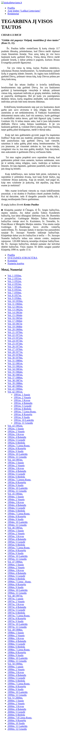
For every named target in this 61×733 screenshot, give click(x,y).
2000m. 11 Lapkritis (17, 726)
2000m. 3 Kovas (16, 706)
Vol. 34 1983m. (15, 369)
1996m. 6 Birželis (16, 578)
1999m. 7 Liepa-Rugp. (19, 683)
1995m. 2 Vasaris (16, 533)
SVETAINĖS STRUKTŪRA (22, 257)
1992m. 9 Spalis (15, 451)
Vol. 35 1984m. (15, 372)
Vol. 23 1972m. (15, 338)
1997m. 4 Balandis (17, 607)
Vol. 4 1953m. (15, 284)
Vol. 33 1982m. (15, 366)
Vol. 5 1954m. (15, 287)
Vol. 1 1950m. (15, 275)
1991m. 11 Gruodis (23, 423)
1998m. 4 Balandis (17, 641)
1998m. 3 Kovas (16, 638)
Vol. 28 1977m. (15, 352)
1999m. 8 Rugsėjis (17, 686)
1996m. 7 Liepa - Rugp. (19, 581)
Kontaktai (12, 260)
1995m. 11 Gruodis (17, 559)
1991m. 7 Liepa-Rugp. (25, 411)
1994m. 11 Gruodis (17, 525)
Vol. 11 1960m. (15, 304)
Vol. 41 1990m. (15, 389)
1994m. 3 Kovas (16, 502)
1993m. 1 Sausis (16, 462)
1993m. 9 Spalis (15, 485)
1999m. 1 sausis (15, 666)
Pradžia (11, 8)
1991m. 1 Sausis (22, 394)
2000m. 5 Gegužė (16, 712)
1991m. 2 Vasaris (22, 397)
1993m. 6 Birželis (16, 476)
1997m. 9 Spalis (15, 621)
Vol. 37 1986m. (15, 377)
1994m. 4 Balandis (17, 505)
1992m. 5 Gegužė (16, 440)
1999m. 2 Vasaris (16, 669)
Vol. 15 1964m (15, 315)
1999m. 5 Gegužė (16, 678)
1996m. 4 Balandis (17, 573)
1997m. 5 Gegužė (16, 610)
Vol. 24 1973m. (15, 340)
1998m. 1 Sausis (16, 632)
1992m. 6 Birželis (16, 442)
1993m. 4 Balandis (17, 471)
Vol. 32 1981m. (15, 363)
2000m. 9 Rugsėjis (17, 720)
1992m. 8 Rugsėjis (17, 448)
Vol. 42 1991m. (15, 391)
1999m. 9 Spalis (15, 689)
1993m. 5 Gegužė (16, 474)
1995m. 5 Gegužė (16, 542)
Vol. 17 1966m (15, 321)
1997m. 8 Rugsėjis (17, 618)
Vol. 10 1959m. (15, 301)
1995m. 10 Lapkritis (18, 556)
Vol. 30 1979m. (15, 357)
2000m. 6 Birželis (16, 714)
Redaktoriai (13, 13)
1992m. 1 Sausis (16, 428)
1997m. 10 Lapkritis (18, 624)
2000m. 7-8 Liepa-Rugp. (20, 717)
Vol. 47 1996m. (15, 561)
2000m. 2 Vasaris (16, 703)
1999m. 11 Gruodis (17, 695)
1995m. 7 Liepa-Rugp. (19, 547)
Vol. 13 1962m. (15, 309)
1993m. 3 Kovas (16, 468)
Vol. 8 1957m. (15, 295)
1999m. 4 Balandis (17, 675)
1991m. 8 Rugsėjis (23, 414)
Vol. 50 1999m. (15, 663)
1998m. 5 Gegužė (16, 644)
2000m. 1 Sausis (16, 700)
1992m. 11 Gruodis (17, 457)
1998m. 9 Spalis (15, 655)
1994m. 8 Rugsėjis (17, 516)
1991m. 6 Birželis (22, 408)
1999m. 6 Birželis (16, 680)
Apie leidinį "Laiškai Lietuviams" (24, 10)
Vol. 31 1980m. (15, 360)
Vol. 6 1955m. (15, 289)
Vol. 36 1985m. (15, 374)
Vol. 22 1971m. (15, 335)
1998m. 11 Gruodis (17, 661)
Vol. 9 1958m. (15, 298)
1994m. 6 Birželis (16, 510)
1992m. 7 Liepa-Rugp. (19, 445)
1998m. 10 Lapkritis (18, 658)
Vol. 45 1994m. (15, 493)
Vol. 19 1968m (15, 326)
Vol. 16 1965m (15, 318)
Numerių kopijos (16, 263)
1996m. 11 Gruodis (17, 593)
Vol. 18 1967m (15, 323)
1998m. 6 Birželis (16, 646)
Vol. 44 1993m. (15, 459)
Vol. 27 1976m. (15, 349)
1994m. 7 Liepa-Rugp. (19, 513)
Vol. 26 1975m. (15, 346)
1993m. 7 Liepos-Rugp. (19, 479)
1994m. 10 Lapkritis (18, 522)
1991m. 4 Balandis (23, 403)
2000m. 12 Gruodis (17, 729)
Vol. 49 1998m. (15, 629)
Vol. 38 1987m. (15, 380)
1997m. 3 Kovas (16, 604)
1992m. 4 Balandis (17, 437)
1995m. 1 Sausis (16, 530)
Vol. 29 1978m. (15, 355)
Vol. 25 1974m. (15, 343)
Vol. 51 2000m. (15, 697)
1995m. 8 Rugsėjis (17, 550)
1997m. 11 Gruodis (17, 627)
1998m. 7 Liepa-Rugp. (19, 649)
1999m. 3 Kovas (16, 672)
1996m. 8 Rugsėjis (17, 584)
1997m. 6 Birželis (16, 612)
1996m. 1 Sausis (16, 564)
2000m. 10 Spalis (16, 723)
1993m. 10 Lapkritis (18, 488)
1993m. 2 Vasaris (16, 465)
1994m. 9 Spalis (15, 519)
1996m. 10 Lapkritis (18, 590)
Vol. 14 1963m (15, 312)
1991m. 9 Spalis (22, 417)
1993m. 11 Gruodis (17, 491)
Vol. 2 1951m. (15, 278)
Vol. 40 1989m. (15, 386)
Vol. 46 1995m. (15, 527)
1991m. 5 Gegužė (22, 406)
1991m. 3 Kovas (22, 400)
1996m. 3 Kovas (16, 570)
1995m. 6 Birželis (16, 544)
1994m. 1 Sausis (16, 496)
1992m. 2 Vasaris (16, 431)
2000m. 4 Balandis (17, 709)
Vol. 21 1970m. (15, 332)
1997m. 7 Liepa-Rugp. (19, 615)
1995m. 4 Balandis (17, 539)
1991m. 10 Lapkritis (24, 420)
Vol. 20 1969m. (15, 329)
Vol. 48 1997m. (15, 595)
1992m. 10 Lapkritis (18, 454)
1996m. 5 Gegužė (16, 576)
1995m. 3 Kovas (16, 536)
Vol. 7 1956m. (15, 292)
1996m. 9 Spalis (15, 587)
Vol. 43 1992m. (15, 425)
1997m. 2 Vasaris (16, 601)
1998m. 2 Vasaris (16, 635)
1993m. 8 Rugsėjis (17, 482)
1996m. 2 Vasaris (16, 567)
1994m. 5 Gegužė (16, 508)
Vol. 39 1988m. (15, 383)
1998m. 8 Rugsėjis (17, 652)
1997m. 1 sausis (15, 598)
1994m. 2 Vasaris (16, 499)
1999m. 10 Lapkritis (18, 692)
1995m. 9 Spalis (15, 553)
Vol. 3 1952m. (15, 281)
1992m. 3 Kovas (16, 434)
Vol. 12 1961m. (15, 306)
